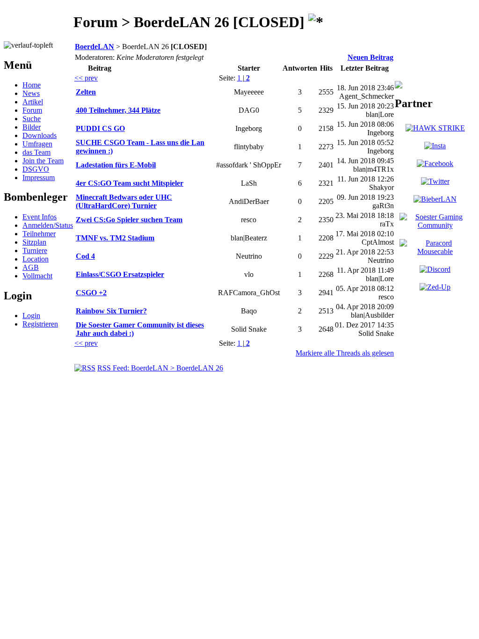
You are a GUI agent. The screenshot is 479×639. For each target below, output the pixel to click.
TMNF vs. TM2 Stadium (115, 238)
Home (31, 85)
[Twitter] (435, 181)
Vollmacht (37, 276)
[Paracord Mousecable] (435, 251)
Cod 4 (85, 256)
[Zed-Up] (435, 287)
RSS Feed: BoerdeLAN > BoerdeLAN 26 (160, 368)
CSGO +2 (91, 293)
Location (35, 259)
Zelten (86, 92)
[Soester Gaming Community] (435, 225)
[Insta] (435, 146)
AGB (30, 267)
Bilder (31, 127)
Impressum (38, 178)
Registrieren (40, 324)
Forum (32, 110)
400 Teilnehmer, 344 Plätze (118, 110)
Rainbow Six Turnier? (111, 311)
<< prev (86, 78)
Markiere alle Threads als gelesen (345, 353)
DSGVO (35, 169)
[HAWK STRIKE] (435, 128)
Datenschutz (316, 384)
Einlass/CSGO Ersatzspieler (120, 274)
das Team (36, 152)
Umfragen (37, 144)
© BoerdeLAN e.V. (170, 384)
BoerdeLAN (94, 47)
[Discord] (435, 269)
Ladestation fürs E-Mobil (116, 165)
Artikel (32, 102)
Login (31, 316)
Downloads (39, 135)
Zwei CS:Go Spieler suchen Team (129, 220)
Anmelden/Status (47, 225)
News (31, 93)
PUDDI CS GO (100, 128)
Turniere (34, 250)
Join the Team (43, 161)
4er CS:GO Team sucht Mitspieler (129, 183)
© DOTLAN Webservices (249, 384)
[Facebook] (435, 163)
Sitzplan (34, 242)
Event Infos (39, 217)
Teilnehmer (39, 234)
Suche (31, 119)
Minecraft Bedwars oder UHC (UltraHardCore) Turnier (124, 201)
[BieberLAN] (435, 199)
